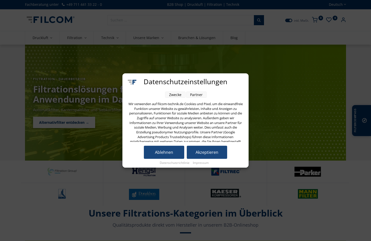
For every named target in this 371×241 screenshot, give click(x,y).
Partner (196, 94)
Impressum (201, 163)
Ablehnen (164, 152)
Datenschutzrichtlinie (175, 163)
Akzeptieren (207, 152)
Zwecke (175, 94)
